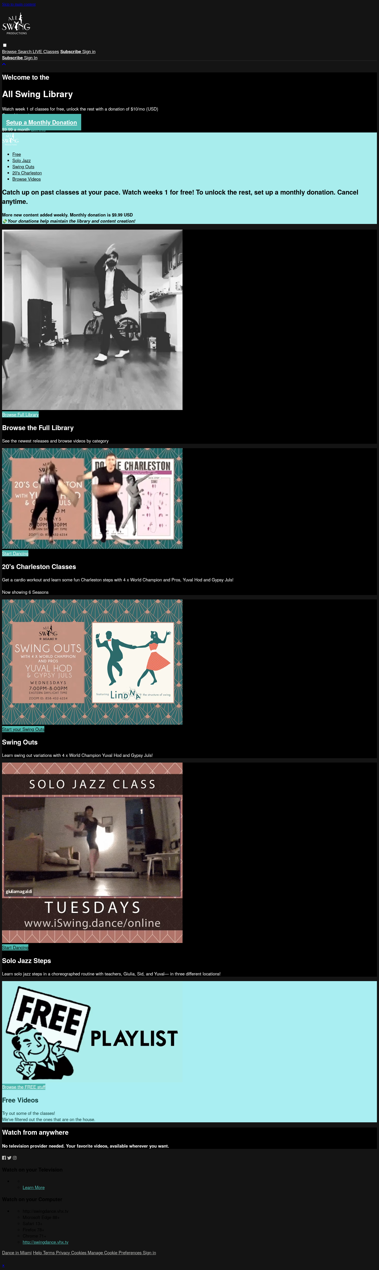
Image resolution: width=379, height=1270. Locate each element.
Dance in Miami (17, 1252)
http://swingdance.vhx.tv (45, 1242)
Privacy (63, 1252)
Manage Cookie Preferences (115, 1252)
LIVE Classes (46, 51)
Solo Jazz (21, 160)
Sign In (30, 57)
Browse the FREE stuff (23, 1087)
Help (38, 1252)
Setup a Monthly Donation (41, 122)
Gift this (38, 129)
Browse (10, 51)
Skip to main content (19, 4)
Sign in (88, 51)
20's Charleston (27, 173)
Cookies (79, 1252)
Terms (49, 1252)
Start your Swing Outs (23, 729)
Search (25, 51)
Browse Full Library (20, 414)
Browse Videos (26, 179)
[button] (4, 45)
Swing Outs (23, 166)
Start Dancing (15, 553)
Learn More (34, 1187)
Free (16, 154)
